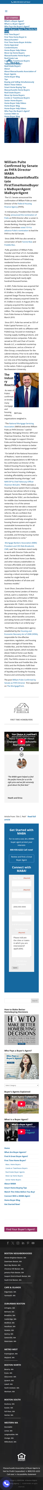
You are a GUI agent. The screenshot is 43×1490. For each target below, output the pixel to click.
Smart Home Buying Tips (15, 1188)
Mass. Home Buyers (13, 1164)
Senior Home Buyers (13, 1180)
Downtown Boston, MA (13, 1261)
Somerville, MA (10, 1337)
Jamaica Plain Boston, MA (14, 1272)
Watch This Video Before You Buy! (19, 1192)
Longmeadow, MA (11, 1434)
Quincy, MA (8, 1334)
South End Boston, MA (12, 1280)
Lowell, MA (8, 1384)
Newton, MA (9, 1330)
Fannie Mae (27, 242)
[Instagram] (18, 1243)
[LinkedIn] (23, 1243)
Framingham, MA (11, 1354)
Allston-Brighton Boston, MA (15, 1258)
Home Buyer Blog (12, 1200)
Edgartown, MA (10, 1292)
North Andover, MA (11, 1388)
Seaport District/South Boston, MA (17, 1276)
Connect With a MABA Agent (17, 1196)
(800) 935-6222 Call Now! (21, 2)
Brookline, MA (9, 1315)
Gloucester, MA (10, 1377)
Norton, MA (8, 1415)
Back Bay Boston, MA (12, 1265)
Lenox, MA (8, 1431)
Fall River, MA (9, 1411)
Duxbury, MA (9, 1404)
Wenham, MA (9, 1391)
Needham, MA (9, 1326)
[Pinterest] (28, 1243)
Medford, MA (9, 1323)
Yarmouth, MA (9, 1295)
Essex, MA (8, 1373)
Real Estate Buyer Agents (15, 1172)
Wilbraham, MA (10, 1442)
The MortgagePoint (15, 686)
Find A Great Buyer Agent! (16, 1156)
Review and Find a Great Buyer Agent (21, 858)
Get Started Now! (12, 1204)
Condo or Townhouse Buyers (17, 1168)
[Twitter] (12, 1243)
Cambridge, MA (10, 1319)
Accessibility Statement (26, 1474)
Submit (15, 968)
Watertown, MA (10, 1341)
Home (7, 1148)
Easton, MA (8, 1408)
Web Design (10, 1480)
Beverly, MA (8, 1369)
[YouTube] (33, 1243)
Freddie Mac (9, 245)
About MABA (10, 1183)
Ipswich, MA (9, 1380)
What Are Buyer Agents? (15, 1152)
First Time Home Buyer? (15, 1160)
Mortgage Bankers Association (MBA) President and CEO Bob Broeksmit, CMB (20, 546)
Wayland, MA (9, 1357)
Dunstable (8, 1427)
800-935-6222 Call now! (21, 849)
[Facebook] (7, 1243)
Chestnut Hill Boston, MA (14, 1269)
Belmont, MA (9, 1312)
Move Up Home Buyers (14, 1176)
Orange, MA (9, 1438)
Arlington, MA (9, 1308)
